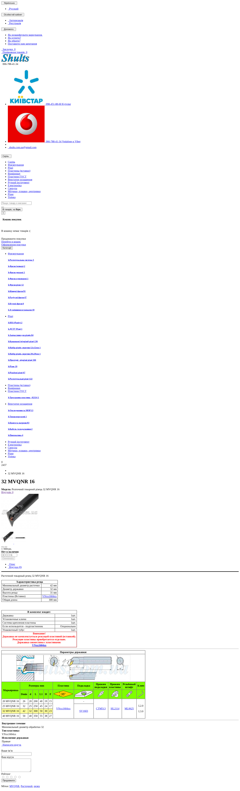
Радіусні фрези (17, 297)
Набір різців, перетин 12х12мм (24, 347)
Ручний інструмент (18, 182)
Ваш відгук (7, 757)
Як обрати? (14, 40)
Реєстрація (14, 23)
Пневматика (15, 435)
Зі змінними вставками (21, 310)
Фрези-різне (16, 285)
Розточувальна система (21, 260)
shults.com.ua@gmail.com (22, 147)
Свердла (12, 188)
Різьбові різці (16, 372)
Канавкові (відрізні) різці (23, 341)
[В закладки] (2, 546)
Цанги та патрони (18, 423)
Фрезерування (16, 164)
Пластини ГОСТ (17, 176)
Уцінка (12, 197)
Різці (10, 167)
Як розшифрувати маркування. (25, 35)
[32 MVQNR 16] (20, 530)
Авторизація (15, 20)
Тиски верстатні (17, 416)
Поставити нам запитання (22, 43)
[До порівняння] (6, 546)
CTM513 (101, 708)
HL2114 (115, 708)
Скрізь (11, 162)
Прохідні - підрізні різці (22, 360)
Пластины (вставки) (19, 170)
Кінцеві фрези (17, 291)
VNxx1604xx (49, 596)
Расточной (26, 786)
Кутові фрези (16, 303)
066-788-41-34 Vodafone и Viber (62, 141)
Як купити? (14, 37)
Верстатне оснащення (20, 179)
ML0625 (129, 708)
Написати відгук (11, 744)
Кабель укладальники (20, 429)
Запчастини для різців (20, 335)
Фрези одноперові (18, 278)
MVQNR (14, 786)
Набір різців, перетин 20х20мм (24, 354)
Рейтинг (6, 774)
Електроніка (15, 185)
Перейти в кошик (11, 241)
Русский (13, 8)
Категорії (7, 248)
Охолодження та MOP (20, 410)
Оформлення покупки (13, 244)
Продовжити (9, 780)
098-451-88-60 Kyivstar (58, 104)
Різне (11, 194)
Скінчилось (8, 558)
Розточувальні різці (20, 379)
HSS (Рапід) (15, 322)
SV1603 (83, 711)
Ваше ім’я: (7, 750)
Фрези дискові (16, 272)
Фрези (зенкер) (16, 266)
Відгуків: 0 (7, 492)
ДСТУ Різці (15, 329)
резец (37, 786)
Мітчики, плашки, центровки (24, 191)
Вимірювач (14, 173)
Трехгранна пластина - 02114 (23, 397)
